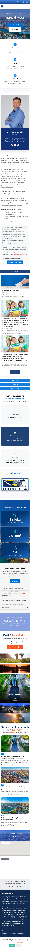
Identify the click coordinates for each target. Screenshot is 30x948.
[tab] (15, 271)
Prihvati (12, 945)
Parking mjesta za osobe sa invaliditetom (15, 883)
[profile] (15, 130)
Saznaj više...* (20, 942)
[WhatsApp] (14, 886)
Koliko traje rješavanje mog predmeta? (12, 604)
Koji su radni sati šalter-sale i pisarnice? (12, 588)
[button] (15, 588)
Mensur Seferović (15, 132)
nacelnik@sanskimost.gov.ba (19, 254)
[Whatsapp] (23, 2)
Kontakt (23, 593)
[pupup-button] (15, 691)
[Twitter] (21, 2)
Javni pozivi (10, 328)
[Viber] (17, 886)
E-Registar (15, 78)
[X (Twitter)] (12, 886)
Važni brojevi (5, 607)
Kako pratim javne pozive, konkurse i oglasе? (14, 600)
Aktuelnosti (15, 48)
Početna (7, 881)
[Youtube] (19, 2)
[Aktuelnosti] (15, 44)
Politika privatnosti (15, 881)
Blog (3, 753)
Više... (15, 698)
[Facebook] (17, 2)
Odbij (18, 945)
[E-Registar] (15, 75)
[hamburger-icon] (27, 2)
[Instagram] (12, 145)
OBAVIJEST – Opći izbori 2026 (11, 291)
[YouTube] (20, 886)
